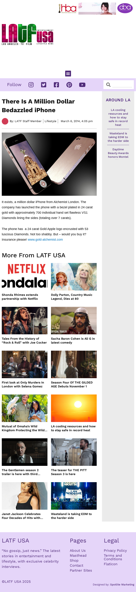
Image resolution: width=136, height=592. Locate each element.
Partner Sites (81, 570)
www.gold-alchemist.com (45, 239)
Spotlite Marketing (122, 584)
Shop (74, 560)
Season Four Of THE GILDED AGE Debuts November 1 (72, 384)
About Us (78, 550)
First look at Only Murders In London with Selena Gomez (23, 384)
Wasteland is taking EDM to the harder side (71, 516)
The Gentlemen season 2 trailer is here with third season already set (20, 472)
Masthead (78, 555)
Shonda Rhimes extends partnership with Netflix (20, 296)
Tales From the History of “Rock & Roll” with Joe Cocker (24, 340)
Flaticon (110, 564)
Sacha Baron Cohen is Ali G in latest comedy (73, 340)
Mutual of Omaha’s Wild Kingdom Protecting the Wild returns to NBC (23, 428)
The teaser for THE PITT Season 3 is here (69, 472)
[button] (68, 73)
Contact (76, 565)
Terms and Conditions (113, 557)
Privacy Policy (115, 550)
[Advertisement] (96, 41)
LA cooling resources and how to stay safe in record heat (73, 428)
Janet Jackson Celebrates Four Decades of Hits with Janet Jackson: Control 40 (21, 516)
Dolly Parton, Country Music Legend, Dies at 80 (71, 296)
